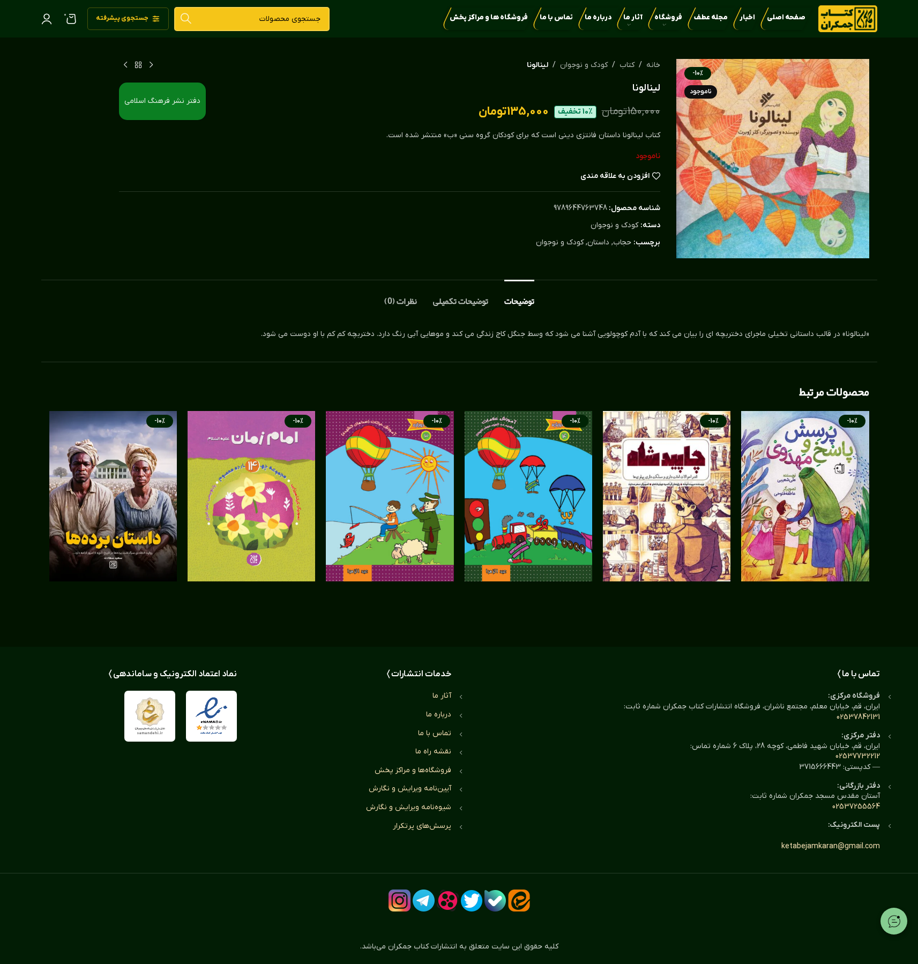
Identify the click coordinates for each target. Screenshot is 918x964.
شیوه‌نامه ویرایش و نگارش (408, 807)
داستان (598, 242)
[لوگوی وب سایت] (847, 18)
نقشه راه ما (433, 751)
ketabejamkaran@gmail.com (830, 846)
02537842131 (858, 717)
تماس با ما (434, 733)
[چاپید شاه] (666, 518)
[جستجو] (186, 19)
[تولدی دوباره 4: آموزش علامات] (528, 518)
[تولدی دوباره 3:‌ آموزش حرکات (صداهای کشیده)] (389, 518)
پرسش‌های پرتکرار (422, 826)
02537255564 (856, 807)
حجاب (622, 242)
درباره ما (438, 714)
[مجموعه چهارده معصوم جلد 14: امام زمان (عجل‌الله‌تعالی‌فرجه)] (251, 518)
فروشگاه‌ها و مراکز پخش (413, 770)
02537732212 (857, 756)
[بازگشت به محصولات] (138, 65)
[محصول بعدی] (125, 65)
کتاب (627, 65)
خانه (653, 65)
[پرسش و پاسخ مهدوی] (805, 518)
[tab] (519, 296)
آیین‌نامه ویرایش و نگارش (410, 788)
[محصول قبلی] (151, 65)
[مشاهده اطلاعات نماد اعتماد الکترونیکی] (211, 716)
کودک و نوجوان (584, 65)
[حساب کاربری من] (46, 18)
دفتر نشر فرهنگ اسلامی (162, 101)
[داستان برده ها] (113, 518)
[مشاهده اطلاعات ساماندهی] (149, 716)
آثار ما (441, 696)
